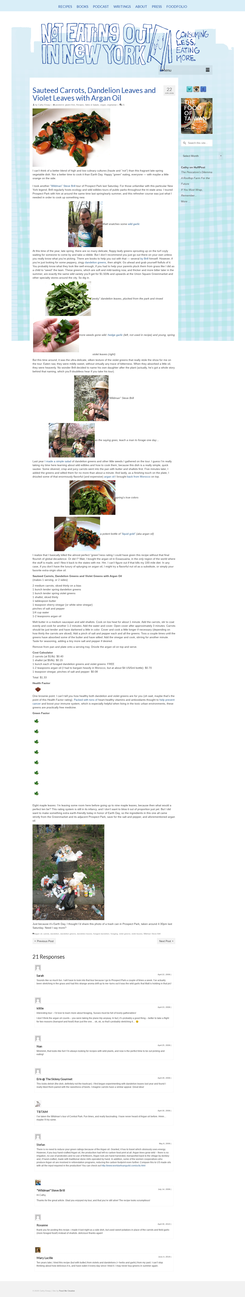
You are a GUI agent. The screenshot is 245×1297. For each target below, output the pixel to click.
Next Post (165, 941)
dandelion (54, 934)
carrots (46, 934)
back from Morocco (138, 476)
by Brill (144, 258)
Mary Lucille (45, 1258)
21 (123, 105)
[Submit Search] (184, 143)
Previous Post (45, 941)
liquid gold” (129, 533)
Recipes (80, 105)
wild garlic (134, 223)
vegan (103, 105)
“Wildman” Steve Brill (62, 185)
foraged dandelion (101, 934)
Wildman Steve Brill (152, 934)
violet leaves (136, 934)
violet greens (124, 934)
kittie (40, 1008)
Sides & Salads (92, 105)
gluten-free (70, 105)
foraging (114, 934)
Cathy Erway (44, 105)
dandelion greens (95, 262)
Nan (39, 1046)
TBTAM (42, 1111)
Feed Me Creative (67, 1291)
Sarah (40, 975)
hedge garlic (115, 334)
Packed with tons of (85, 699)
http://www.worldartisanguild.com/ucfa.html (123, 1165)
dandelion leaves (84, 934)
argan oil (109, 476)
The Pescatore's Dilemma (196, 172)
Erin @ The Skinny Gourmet (54, 1079)
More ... (185, 201)
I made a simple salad (58, 461)
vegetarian (112, 105)
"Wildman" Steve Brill (51, 1190)
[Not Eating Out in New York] (122, 45)
